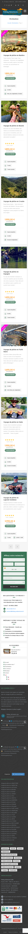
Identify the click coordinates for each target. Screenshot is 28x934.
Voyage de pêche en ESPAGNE (8, 804)
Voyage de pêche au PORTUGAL (9, 831)
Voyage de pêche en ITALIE (8, 814)
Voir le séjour (10, 78)
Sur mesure (8, 668)
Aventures (5, 848)
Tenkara (4, 870)
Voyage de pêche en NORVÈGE (8, 825)
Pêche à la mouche (7, 867)
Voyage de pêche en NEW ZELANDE (10, 823)
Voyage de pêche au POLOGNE (8, 829)
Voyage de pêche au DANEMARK (9, 800)
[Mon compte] (15, 5)
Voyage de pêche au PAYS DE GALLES (10, 827)
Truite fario (13, 870)
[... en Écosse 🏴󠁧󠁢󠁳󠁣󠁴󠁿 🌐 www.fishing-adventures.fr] (14, 733)
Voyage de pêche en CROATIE (8, 798)
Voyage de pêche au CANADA (8, 793)
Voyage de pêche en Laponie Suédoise (11, 499)
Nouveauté (18, 857)
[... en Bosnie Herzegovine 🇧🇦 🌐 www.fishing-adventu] (14, 759)
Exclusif (13, 848)
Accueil (9, 23)
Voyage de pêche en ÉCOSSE (8, 802)
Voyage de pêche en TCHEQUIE (9, 838)
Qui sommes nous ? (10, 664)
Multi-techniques (7, 857)
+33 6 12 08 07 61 (8, 899)
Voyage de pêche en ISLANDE (8, 817)
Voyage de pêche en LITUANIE (8, 821)
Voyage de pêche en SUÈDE (8, 835)
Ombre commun (6, 861)
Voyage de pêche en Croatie (14, 201)
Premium (16, 861)
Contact (7, 673)
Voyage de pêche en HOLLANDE (9, 812)
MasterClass (5, 851)
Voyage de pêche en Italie (13, 422)
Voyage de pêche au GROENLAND (9, 810)
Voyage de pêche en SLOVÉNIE (8, 833)
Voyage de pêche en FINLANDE (8, 806)
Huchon (20, 848)
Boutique (7, 670)
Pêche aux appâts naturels (9, 864)
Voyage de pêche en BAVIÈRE (8, 789)
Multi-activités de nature (9, 854)
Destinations (15, 23)
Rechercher (14, 586)
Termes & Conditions (13, 932)
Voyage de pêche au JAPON (8, 819)
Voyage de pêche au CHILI (7, 796)
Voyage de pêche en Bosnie (14, 126)
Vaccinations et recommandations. (13, 631)
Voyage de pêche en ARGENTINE (9, 785)
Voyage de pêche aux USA (7, 840)
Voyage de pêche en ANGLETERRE (9, 783)
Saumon (18, 867)
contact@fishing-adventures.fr (12, 902)
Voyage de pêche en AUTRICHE (9, 787)
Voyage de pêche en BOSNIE (8, 791)
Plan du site (22, 932)
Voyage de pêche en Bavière (14, 55)
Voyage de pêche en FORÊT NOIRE (9, 808)
